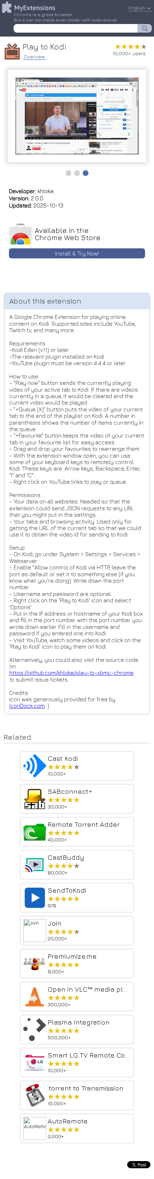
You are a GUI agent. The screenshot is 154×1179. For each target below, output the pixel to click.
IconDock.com (27, 705)
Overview (34, 56)
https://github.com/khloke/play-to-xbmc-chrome (71, 672)
